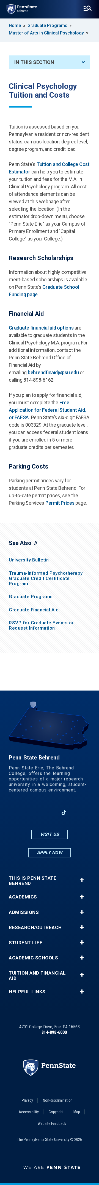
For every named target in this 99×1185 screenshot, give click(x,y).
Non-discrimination (58, 1100)
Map (76, 1112)
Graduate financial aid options (41, 328)
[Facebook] (21, 812)
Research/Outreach (35, 927)
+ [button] (82, 879)
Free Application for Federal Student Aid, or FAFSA (47, 410)
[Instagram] (35, 812)
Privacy (27, 1100)
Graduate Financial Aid (34, 609)
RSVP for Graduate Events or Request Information (41, 625)
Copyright (56, 1112)
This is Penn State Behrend (32, 881)
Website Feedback (52, 1123)
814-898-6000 (54, 1032)
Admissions (24, 912)
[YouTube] (78, 812)
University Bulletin (29, 560)
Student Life (25, 942)
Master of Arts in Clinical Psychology (47, 33)
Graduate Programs (47, 25)
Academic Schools (33, 958)
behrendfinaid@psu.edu (53, 372)
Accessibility (29, 1112)
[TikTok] (64, 812)
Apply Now (49, 852)
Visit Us (49, 834)
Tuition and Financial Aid (37, 975)
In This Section (34, 62)
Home (15, 25)
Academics (23, 897)
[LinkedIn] (49, 812)
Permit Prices (60, 503)
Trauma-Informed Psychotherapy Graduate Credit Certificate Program (46, 578)
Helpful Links (27, 991)
